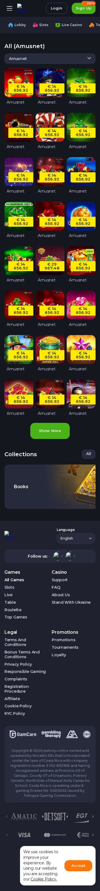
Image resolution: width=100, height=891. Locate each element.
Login (56, 8)
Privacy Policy (18, 664)
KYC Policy (14, 713)
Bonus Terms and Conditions (22, 654)
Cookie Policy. (44, 879)
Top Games (15, 617)
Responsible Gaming (25, 671)
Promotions (63, 640)
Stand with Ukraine (71, 602)
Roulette (12, 610)
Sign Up (85, 6)
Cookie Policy (17, 706)
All (88, 453)
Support (60, 580)
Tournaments (65, 647)
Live (8, 595)
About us (61, 595)
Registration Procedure (16, 689)
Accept (78, 865)
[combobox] (50, 58)
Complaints (15, 679)
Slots (9, 587)
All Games (14, 580)
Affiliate (12, 699)
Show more (50, 430)
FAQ (56, 587)
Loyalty (59, 655)
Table (10, 602)
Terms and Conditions (15, 642)
